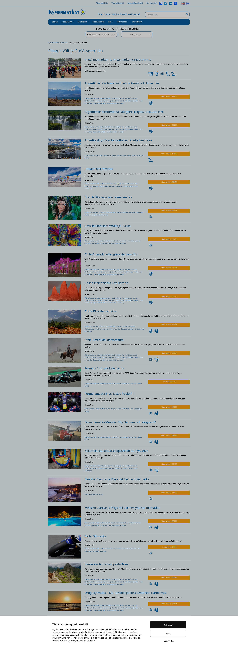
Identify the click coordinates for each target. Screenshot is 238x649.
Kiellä (168, 633)
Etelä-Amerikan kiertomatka (104, 340)
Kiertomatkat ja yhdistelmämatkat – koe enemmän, (108, 243)
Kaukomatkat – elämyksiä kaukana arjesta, (100, 101)
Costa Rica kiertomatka (101, 311)
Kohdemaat (82, 22)
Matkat (64, 42)
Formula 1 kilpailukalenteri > (104, 368)
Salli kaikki (168, 625)
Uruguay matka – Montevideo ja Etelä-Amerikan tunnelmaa (125, 593)
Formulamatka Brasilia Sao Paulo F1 (109, 394)
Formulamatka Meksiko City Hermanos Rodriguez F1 (121, 422)
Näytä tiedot (168, 641)
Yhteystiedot (137, 22)
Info (110, 22)
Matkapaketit (67, 22)
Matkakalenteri (98, 22)
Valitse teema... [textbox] (136, 34)
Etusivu (55, 22)
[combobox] (101, 34)
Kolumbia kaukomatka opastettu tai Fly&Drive (116, 451)
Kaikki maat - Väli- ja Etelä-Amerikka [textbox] (101, 34)
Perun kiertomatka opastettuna (107, 564)
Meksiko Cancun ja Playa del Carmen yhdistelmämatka (122, 508)
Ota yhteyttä (151, 3)
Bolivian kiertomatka (99, 169)
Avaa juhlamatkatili (135, 3)
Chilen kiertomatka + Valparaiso (106, 283)
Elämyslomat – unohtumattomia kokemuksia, (101, 98)
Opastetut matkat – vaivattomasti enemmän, (108, 103)
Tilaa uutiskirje (102, 3)
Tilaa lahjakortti (117, 3)
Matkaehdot (122, 22)
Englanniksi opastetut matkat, (127, 98)
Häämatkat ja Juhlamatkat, (94, 494)
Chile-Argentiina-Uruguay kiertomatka (111, 254)
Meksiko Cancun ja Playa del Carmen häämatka (117, 479)
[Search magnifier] (187, 14)
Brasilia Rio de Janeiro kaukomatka (108, 197)
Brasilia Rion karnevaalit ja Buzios (107, 226)
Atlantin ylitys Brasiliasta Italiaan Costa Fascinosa (118, 140)
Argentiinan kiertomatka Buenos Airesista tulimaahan (122, 83)
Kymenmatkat (54, 42)
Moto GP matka (95, 536)
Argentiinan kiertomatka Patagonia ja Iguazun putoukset (124, 112)
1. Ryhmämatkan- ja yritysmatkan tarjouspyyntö (118, 59)
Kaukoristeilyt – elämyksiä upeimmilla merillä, (101, 155)
